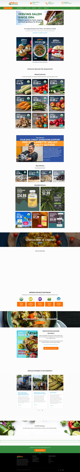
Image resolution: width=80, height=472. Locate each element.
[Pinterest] (75, 8)
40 (42, 410)
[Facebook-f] (71, 8)
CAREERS (45, 8)
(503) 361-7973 (47, 447)
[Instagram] (73, 8)
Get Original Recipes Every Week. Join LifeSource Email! (40, 28)
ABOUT (39, 8)
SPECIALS (28, 8)
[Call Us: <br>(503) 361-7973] (47, 3)
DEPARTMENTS (20, 8)
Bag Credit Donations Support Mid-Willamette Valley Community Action (23, 393)
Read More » (51, 405)
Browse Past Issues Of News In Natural (51, 344)
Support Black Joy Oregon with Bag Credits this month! (40, 393)
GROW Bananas (53, 392)
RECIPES (34, 8)
